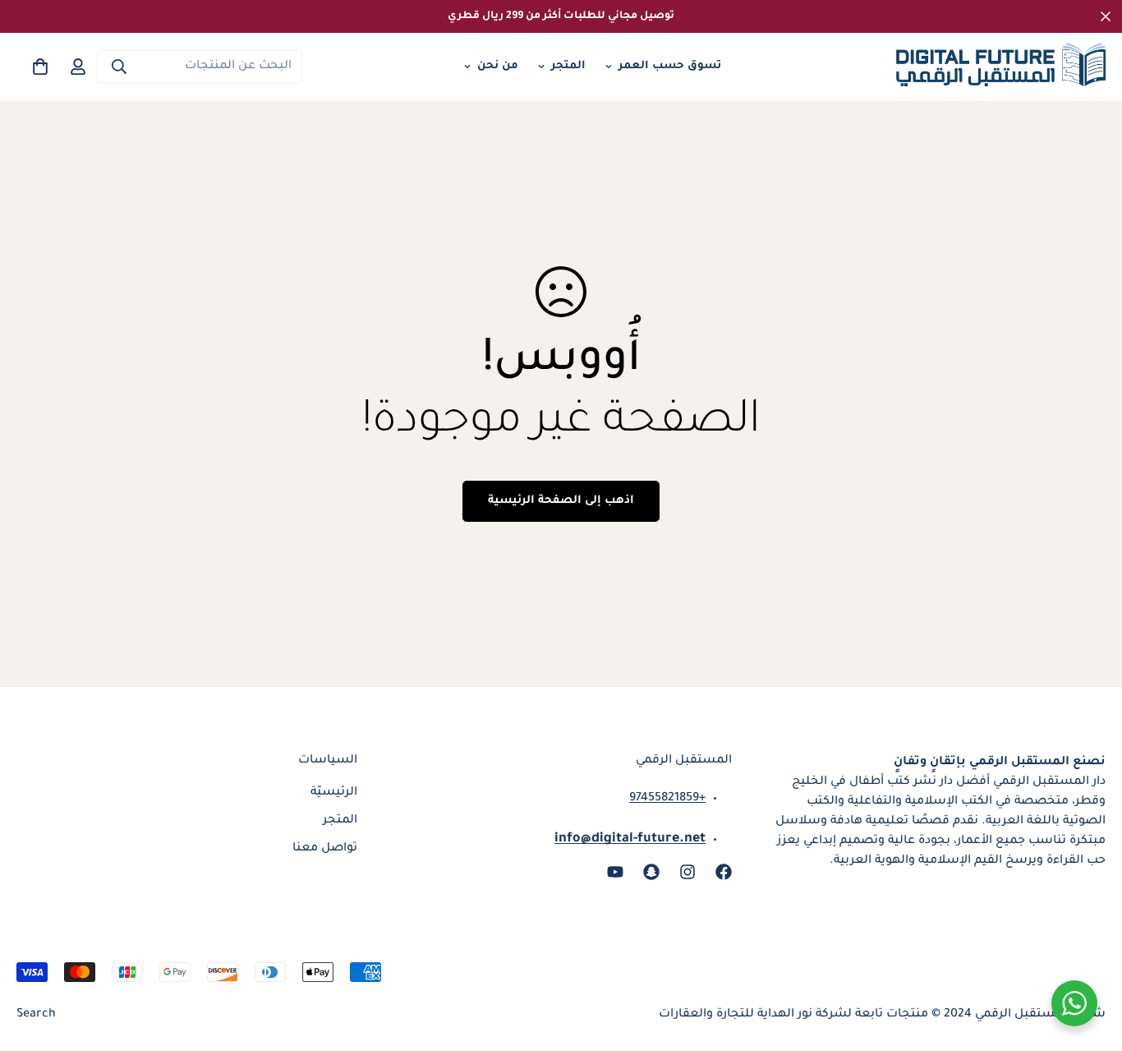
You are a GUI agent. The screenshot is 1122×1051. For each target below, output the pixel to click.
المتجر (568, 66)
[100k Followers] (687, 872)
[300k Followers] (723, 872)
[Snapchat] (651, 872)
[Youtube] (615, 872)
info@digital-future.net (630, 839)
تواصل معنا (324, 848)
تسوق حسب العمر (669, 66)
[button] (40, 66)
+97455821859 (667, 798)
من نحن (497, 66)
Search (36, 1014)
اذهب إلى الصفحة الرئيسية (561, 501)
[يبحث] (119, 66)
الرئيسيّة (333, 793)
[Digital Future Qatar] (1001, 67)
